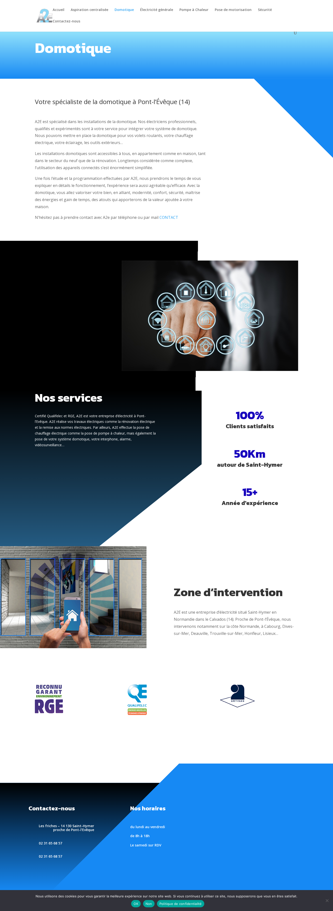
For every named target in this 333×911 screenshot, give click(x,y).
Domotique (124, 10)
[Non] (326, 900)
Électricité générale (156, 10)
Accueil (58, 10)
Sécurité (265, 10)
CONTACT (168, 217)
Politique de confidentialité (180, 904)
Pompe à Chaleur (193, 10)
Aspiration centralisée (89, 10)
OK (136, 904)
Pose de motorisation (233, 10)
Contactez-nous (66, 21)
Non (149, 904)
